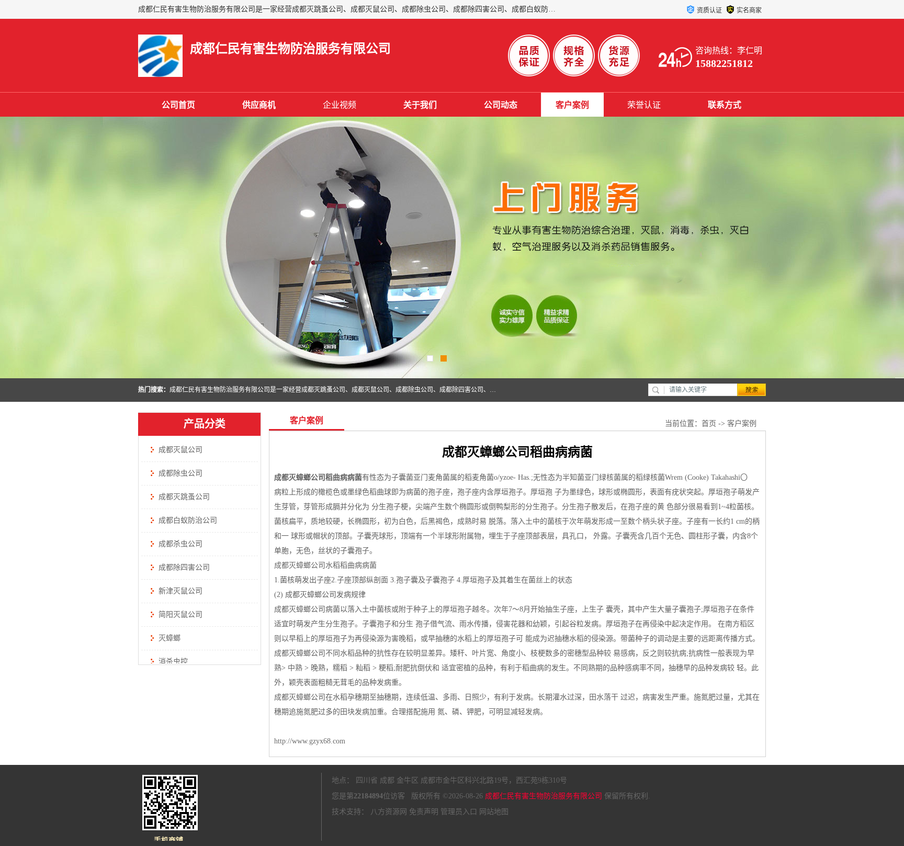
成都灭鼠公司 (180, 450)
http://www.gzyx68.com (309, 741)
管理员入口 (458, 812)
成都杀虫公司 (180, 544)
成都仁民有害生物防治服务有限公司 (543, 796)
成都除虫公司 (180, 473)
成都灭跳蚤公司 (184, 497)
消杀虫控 (173, 661)
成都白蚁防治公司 (188, 520)
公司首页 (178, 104)
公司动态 (500, 104)
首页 (709, 423)
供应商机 (259, 104)
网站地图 (493, 812)
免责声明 (423, 812)
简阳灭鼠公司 (180, 614)
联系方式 (724, 104)
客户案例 (572, 104)
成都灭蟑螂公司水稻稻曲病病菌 (325, 565)
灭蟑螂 (169, 638)
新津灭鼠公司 (180, 591)
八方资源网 (388, 812)
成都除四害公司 (184, 567)
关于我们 (420, 104)
